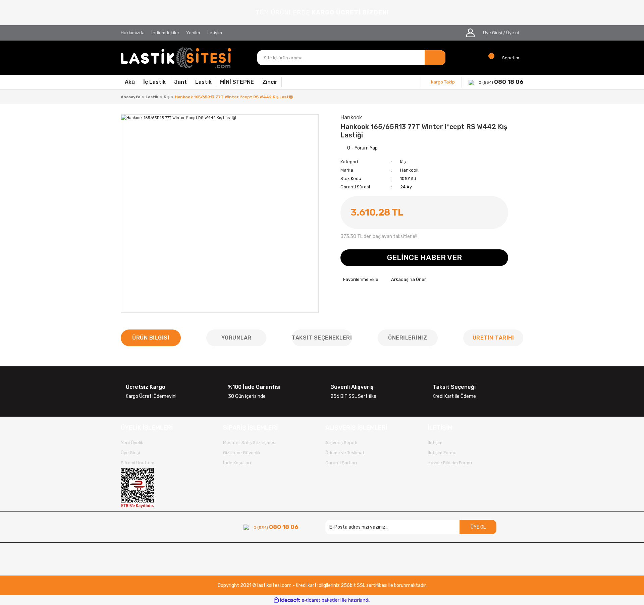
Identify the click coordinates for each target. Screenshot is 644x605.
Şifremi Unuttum (137, 462)
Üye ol (512, 32)
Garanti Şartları (341, 462)
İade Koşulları (237, 462)
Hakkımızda (133, 32)
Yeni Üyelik (132, 442)
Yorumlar (236, 338)
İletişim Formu (442, 452)
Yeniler (193, 32)
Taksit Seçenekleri (322, 338)
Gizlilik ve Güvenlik (242, 452)
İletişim (214, 32)
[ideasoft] (286, 600)
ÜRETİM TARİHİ (493, 338)
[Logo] (176, 57)
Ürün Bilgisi (150, 338)
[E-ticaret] (321, 600)
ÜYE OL (478, 527)
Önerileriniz (407, 338)
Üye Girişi (492, 32)
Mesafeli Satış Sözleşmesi (249, 442)
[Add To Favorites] (359, 279)
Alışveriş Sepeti (341, 442)
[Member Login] (470, 32)
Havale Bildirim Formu (450, 462)
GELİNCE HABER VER (424, 257)
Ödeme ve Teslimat (344, 452)
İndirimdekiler (165, 32)
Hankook (409, 170)
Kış (403, 161)
